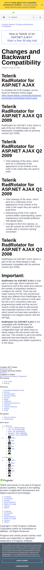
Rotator (11, 24)
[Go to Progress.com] (6, 481)
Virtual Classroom (10, 407)
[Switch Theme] (40, 17)
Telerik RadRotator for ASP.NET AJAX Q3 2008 (22, 247)
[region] (22, 556)
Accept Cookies (22, 560)
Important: (13, 275)
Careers (7, 506)
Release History (10, 396)
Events (6, 408)
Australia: (18, 435)
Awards (7, 500)
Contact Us (8, 426)
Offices (6, 508)
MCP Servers (5, 376)
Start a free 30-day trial (22, 40)
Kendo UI (3, 373)
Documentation (9, 394)
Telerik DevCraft (6, 369)
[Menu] (4, 17)
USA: (16, 428)
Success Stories (10, 417)
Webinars (7, 401)
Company (7, 497)
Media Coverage (10, 504)
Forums (7, 397)
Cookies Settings (22, 566)
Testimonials (8, 419)
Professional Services (12, 403)
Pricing (6, 383)
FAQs (6, 410)
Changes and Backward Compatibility (21, 57)
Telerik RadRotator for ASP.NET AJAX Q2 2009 (22, 148)
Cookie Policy (6, 554)
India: (16, 431)
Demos (6, 392)
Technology (8, 498)
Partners (7, 405)
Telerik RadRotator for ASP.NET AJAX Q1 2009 (22, 187)
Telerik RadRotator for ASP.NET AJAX (18, 80)
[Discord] (9, 454)
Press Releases (10, 502)
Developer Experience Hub (14, 390)
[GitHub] (9, 451)
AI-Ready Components (18, 376)
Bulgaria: (17, 433)
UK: (16, 429)
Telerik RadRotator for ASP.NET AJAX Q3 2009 (22, 113)
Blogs (6, 399)
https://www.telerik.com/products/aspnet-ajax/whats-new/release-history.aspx (22, 96)
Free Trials (8, 381)
